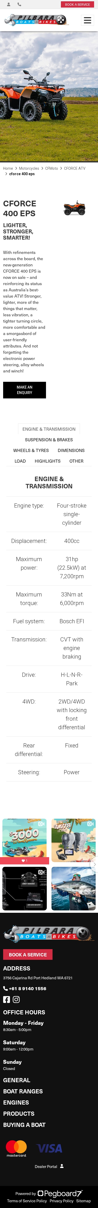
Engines (16, 1102)
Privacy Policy (61, 1201)
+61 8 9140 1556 (27, 988)
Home (8, 168)
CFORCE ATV (74, 168)
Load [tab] (20, 461)
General (16, 1080)
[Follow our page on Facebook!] (7, 1001)
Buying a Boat (24, 1124)
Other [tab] (76, 461)
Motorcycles (29, 168)
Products (18, 1113)
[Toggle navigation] (87, 20)
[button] (55, 212)
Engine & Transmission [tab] (49, 429)
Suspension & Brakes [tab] (49, 439)
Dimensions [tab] (71, 450)
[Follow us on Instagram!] (17, 1001)
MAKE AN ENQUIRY (24, 390)
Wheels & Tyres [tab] (31, 450)
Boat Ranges (23, 1091)
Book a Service (28, 954)
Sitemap (83, 1201)
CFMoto (51, 168)
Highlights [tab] (48, 461)
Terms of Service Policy (27, 1201)
